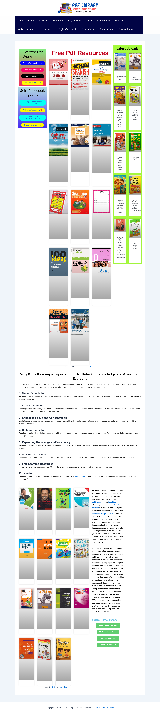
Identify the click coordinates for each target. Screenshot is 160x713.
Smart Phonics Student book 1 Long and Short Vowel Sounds (120, 163)
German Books (126, 29)
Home (20, 20)
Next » (91, 366)
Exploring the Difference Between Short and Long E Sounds (120, 206)
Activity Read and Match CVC (135, 247)
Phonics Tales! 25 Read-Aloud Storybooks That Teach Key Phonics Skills (120, 118)
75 (61, 687)
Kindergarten (47, 29)
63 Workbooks (122, 20)
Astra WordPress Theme (104, 707)
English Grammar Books (98, 20)
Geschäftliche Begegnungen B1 (121, 77)
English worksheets (26, 29)
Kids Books (58, 20)
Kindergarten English (136, 158)
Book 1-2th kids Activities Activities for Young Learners (135, 116)
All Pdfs (30, 20)
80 (87, 366)
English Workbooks (67, 29)
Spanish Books (107, 29)
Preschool (44, 20)
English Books (75, 20)
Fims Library (80, 476)
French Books (88, 29)
